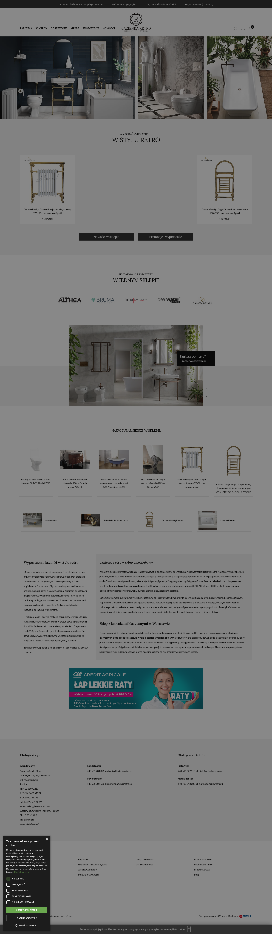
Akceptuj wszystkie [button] (26, 910)
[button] (26, 925)
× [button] (47, 839)
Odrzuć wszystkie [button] (27, 918)
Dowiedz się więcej (22, 872)
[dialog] (136, 467)
